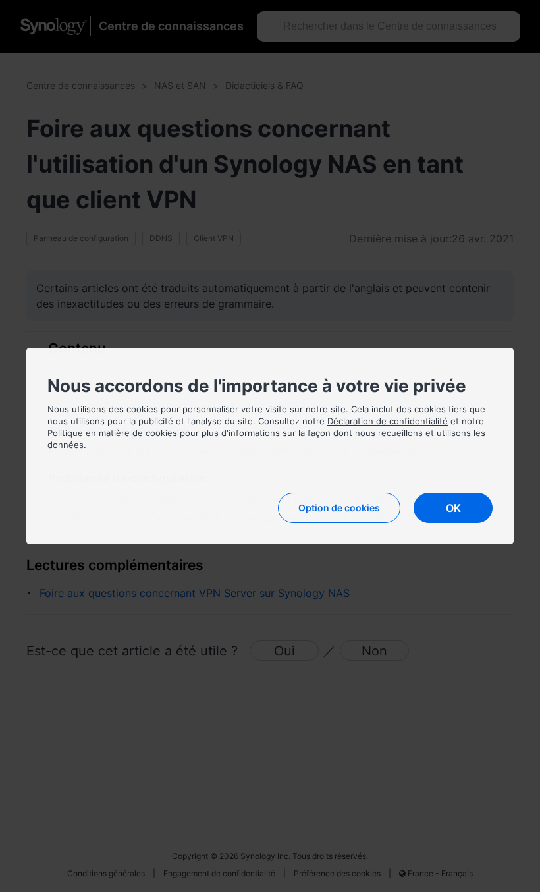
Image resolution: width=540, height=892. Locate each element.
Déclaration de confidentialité (387, 421)
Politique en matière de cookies (112, 433)
